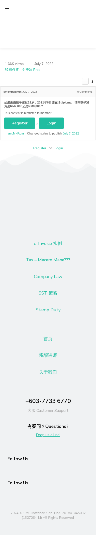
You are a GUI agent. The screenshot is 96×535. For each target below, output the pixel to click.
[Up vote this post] (85, 81)
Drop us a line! (48, 435)
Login (51, 123)
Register (20, 123)
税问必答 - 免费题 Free (23, 70)
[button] (8, 8)
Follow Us (17, 459)
